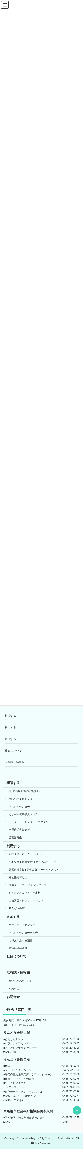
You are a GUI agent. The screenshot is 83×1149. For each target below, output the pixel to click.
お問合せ (13, 997)
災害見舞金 (15, 837)
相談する (10, 716)
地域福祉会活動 (18, 947)
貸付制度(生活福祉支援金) (24, 791)
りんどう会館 (17, 908)
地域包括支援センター (22, 798)
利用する (10, 727)
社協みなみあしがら (21, 980)
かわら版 (14, 988)
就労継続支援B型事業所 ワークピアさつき (34, 869)
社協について (13, 750)
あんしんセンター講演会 (23, 932)
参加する (10, 739)
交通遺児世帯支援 (19, 829)
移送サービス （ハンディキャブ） (29, 885)
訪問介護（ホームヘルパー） (26, 854)
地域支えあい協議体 (21, 940)
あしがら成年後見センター (25, 814)
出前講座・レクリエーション (26, 900)
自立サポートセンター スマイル (28, 822)
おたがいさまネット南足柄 (25, 892)
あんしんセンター (19, 806)
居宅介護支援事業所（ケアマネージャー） (34, 861)
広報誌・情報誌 (15, 762)
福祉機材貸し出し (19, 877)
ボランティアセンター (22, 924)
